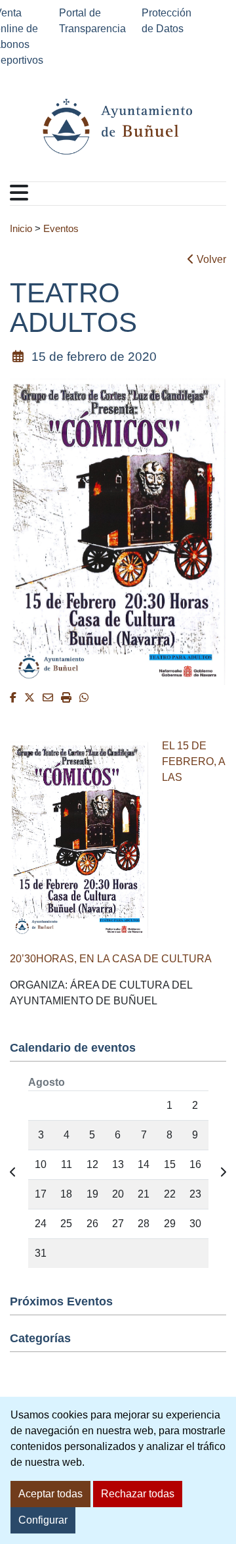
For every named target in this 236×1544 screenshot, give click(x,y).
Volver (210, 259)
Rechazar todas (137, 1493)
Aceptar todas (50, 1493)
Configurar (43, 1520)
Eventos (61, 228)
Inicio (21, 228)
